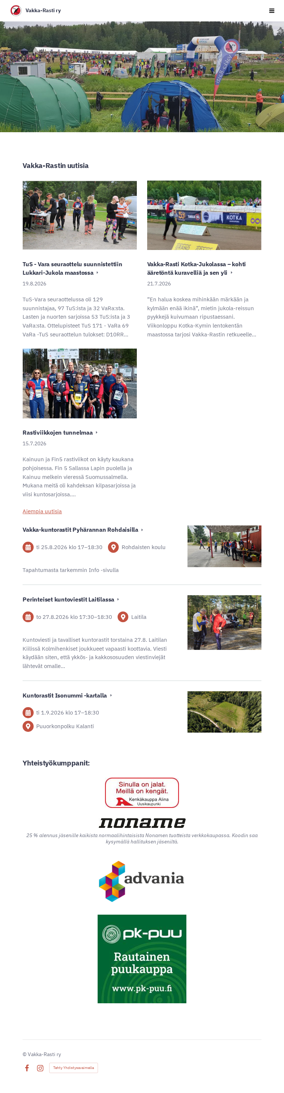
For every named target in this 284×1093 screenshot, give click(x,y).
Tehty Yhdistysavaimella (73, 1067)
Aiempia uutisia (42, 511)
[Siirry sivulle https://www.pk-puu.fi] (142, 959)
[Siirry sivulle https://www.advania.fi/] (142, 882)
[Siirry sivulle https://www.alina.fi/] (142, 793)
